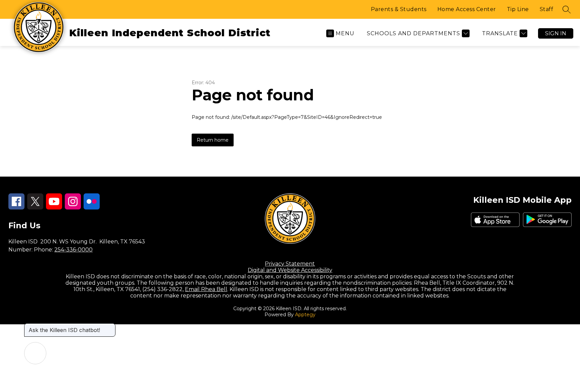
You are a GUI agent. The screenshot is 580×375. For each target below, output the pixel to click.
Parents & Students (399, 9)
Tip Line (518, 9)
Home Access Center (466, 9)
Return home (213, 140)
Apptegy (305, 315)
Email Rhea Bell (206, 289)
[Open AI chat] (35, 353)
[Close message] (110, 326)
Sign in (555, 33)
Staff (546, 9)
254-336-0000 (73, 249)
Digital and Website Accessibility (290, 270)
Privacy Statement (290, 264)
